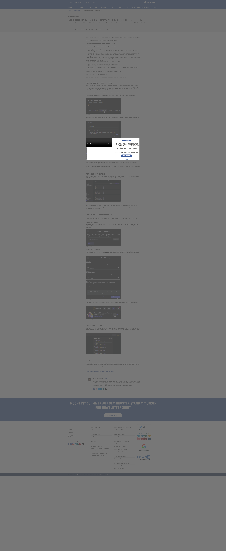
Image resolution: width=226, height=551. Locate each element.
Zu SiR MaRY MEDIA (126, 155)
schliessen (126, 159)
